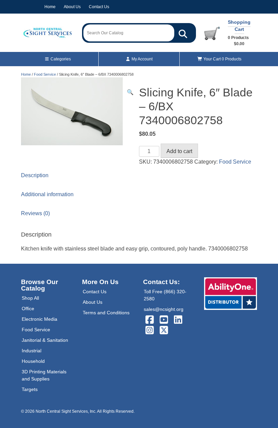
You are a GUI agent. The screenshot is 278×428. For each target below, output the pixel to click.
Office (28, 308)
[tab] (139, 175)
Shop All (30, 298)
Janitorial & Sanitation (45, 340)
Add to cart (179, 151)
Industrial (31, 350)
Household (33, 361)
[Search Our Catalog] (183, 32)
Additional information (47, 194)
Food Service (45, 74)
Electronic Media (39, 319)
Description (34, 175)
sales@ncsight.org (163, 309)
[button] (130, 92)
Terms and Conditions (106, 312)
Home (50, 6)
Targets (30, 389)
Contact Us (99, 6)
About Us (72, 6)
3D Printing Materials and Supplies (44, 375)
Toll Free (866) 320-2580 (165, 295)
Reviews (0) (35, 213)
